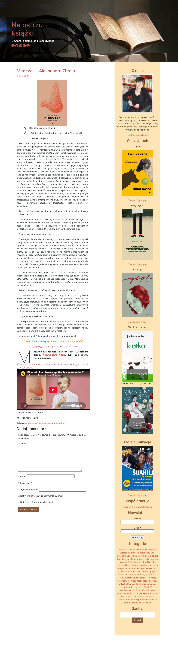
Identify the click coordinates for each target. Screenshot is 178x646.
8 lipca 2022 (23, 76)
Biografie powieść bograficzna (135, 552)
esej (141, 559)
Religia (146, 593)
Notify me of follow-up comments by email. (41, 496)
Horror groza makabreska (138, 565)
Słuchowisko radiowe (131, 596)
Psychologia (136, 593)
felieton (142, 562)
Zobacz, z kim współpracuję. (137, 507)
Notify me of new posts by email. (36, 502)
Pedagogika (151, 571)
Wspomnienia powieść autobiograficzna (47, 423)
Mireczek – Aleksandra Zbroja (46, 70)
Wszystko (146, 602)
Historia (121, 565)
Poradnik (143, 577)
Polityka (143, 574)
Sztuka (131, 599)
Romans (154, 593)
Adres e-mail (25, 483)
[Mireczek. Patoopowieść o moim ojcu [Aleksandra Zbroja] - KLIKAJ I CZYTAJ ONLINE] (52, 366)
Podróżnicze (125, 574)
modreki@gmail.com (137, 135)
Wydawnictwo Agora (53, 355)
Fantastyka (133, 562)
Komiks (135, 568)
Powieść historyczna (137, 584)
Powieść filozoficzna (138, 581)
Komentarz (24, 443)
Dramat (135, 559)
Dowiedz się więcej (137, 200)
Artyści (128, 549)
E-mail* (137, 528)
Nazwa (22, 476)
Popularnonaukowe (128, 577)
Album (121, 549)
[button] (124, 351)
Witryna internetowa (28, 489)
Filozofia (151, 562)
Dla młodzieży (123, 559)
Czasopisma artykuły (137, 556)
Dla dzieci (153, 556)
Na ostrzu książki (27, 29)
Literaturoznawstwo (135, 571)
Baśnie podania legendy (144, 549)
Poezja (135, 574)
